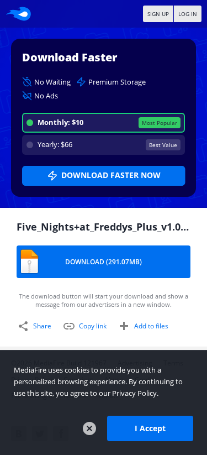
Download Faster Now (111, 175)
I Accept (150, 428)
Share (42, 326)
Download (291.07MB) (103, 261)
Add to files (151, 326)
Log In (187, 14)
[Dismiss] (89, 428)
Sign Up (158, 14)
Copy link (93, 326)
